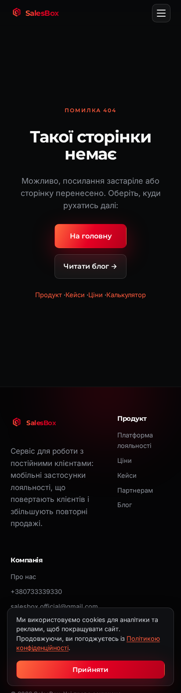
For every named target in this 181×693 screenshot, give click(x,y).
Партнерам (135, 490)
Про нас (23, 577)
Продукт (48, 295)
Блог (124, 505)
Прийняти (90, 669)
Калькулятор (126, 295)
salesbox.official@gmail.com (54, 607)
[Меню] (161, 13)
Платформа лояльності (135, 440)
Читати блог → (90, 266)
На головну (91, 236)
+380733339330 (36, 592)
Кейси (75, 295)
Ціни (95, 295)
